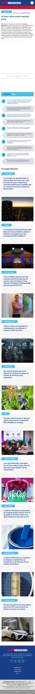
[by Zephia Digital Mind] (17, 692)
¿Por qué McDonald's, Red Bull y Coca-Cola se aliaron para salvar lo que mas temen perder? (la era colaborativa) (19, 141)
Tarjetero (17, 669)
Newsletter (17, 671)
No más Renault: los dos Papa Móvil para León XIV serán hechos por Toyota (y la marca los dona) (18, 160)
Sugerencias (17, 667)
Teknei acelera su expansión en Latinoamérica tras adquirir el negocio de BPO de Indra (18, 121)
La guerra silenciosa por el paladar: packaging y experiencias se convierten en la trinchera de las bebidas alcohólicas (18, 155)
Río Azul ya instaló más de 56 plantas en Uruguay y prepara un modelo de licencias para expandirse (18, 128)
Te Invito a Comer (9, 272)
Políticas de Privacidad (17, 683)
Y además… (6, 12)
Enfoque (6, 225)
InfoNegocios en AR (9, 600)
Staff (17, 673)
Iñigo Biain (25, 684)
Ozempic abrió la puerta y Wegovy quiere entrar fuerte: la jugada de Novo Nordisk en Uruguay (19, 134)
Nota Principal (8, 173)
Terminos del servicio (20, 687)
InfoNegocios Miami (9, 458)
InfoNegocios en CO (9, 321)
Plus (5, 413)
